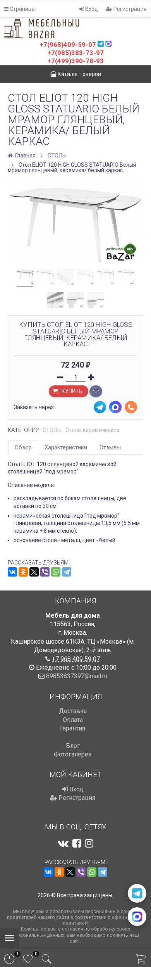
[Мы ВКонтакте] (63, 843)
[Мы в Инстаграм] (89, 843)
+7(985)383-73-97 (75, 53)
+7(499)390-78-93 (75, 61)
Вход (91, 9)
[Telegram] (66, 572)
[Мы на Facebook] (76, 843)
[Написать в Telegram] (137, 893)
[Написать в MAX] (137, 916)
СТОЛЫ (57, 155)
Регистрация (129, 9)
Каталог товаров (79, 74)
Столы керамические (92, 430)
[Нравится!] (95, 391)
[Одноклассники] (23, 572)
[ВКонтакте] (12, 572)
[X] (34, 572)
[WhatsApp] (55, 572)
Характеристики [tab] (66, 447)
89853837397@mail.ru (76, 676)
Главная (25, 155)
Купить (71, 391)
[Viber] (45, 572)
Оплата (73, 720)
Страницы (22, 9)
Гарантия (72, 728)
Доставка (73, 711)
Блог (73, 745)
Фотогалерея (72, 754)
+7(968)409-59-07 (67, 44)
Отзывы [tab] (110, 447)
